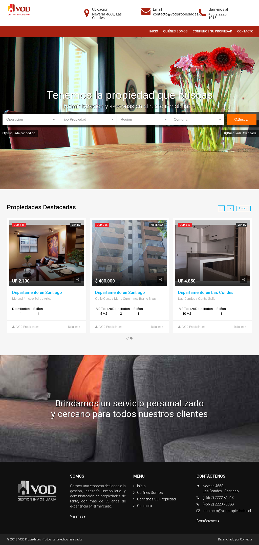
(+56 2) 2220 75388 (218, 504)
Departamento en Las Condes (205, 292)
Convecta (246, 539)
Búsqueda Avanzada (241, 133)
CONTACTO (245, 31)
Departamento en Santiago (37, 292)
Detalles (73, 327)
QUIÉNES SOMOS (175, 31)
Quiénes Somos (150, 493)
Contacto (144, 506)
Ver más (77, 516)
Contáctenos (207, 521)
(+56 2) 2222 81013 (218, 498)
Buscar (243, 119)
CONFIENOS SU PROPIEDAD (212, 31)
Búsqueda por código (20, 133)
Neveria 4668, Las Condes (107, 16)
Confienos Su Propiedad (156, 499)
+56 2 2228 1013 (217, 16)
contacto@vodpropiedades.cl (177, 14)
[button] (30, 119)
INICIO (153, 31)
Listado (243, 208)
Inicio (141, 486)
